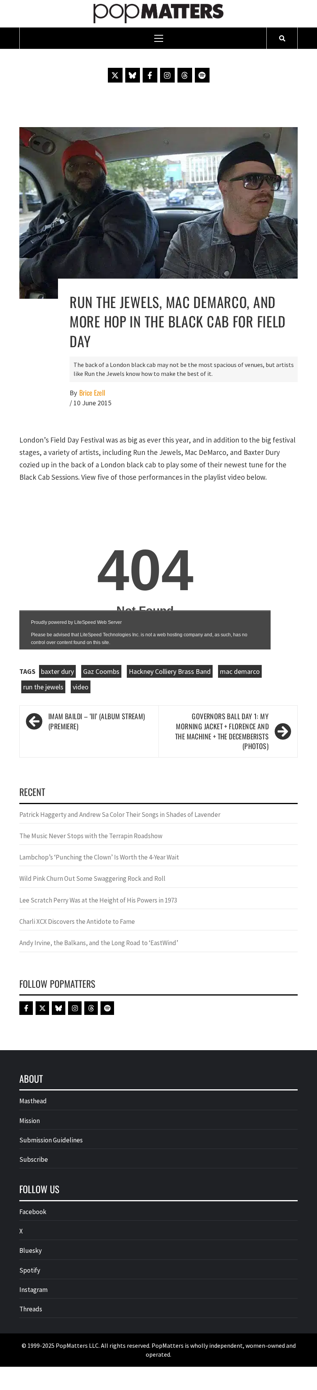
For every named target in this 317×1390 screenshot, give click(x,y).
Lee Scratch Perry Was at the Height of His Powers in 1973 (98, 900)
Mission (29, 1120)
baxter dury (57, 671)
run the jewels (43, 686)
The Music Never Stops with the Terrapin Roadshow (90, 836)
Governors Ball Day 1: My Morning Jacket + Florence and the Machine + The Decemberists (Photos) (222, 731)
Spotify (29, 1270)
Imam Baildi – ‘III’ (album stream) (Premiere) (96, 721)
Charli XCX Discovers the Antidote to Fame (77, 921)
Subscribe (33, 1159)
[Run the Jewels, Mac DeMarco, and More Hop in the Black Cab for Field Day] (158, 212)
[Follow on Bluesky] (132, 75)
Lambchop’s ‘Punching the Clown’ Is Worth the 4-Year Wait (99, 857)
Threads (30, 1309)
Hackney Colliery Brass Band (170, 671)
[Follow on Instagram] (167, 75)
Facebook (32, 1211)
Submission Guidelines (51, 1140)
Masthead (33, 1101)
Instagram (33, 1289)
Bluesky (30, 1250)
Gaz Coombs (101, 671)
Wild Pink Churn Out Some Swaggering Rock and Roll (93, 878)
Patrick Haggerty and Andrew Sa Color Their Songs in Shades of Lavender (119, 814)
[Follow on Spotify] (202, 75)
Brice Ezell (92, 393)
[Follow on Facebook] (150, 75)
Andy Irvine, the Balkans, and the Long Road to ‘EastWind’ (98, 943)
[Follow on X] (115, 75)
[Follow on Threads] (184, 75)
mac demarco (240, 671)
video (81, 686)
